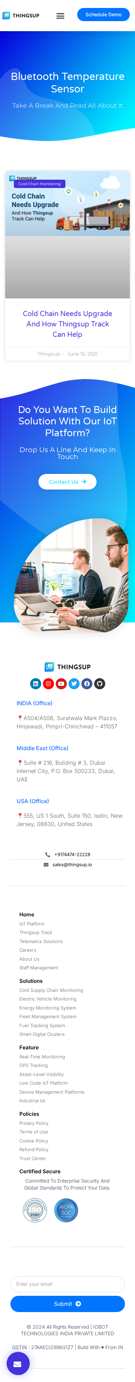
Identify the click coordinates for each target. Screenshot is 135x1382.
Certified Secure (40, 1171)
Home (26, 914)
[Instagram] (48, 683)
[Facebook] (86, 683)
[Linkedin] (35, 683)
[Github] (99, 683)
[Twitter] (74, 683)
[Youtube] (61, 683)
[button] (60, 15)
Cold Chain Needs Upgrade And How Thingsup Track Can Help (67, 324)
